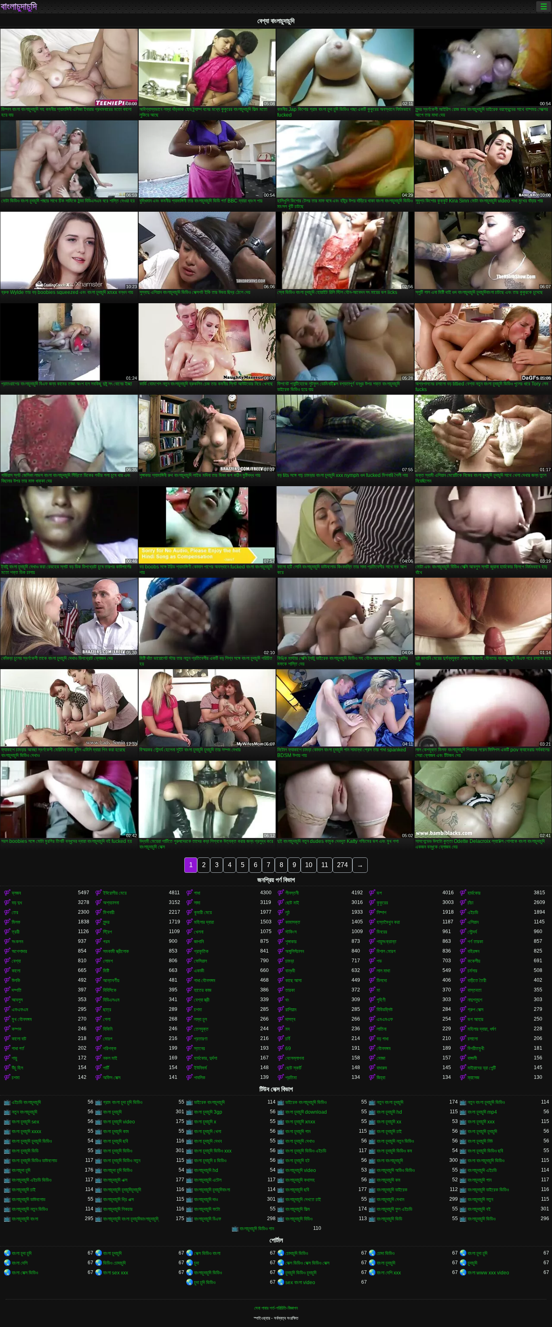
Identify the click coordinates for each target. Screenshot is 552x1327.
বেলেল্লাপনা (294, 1058)
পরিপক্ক (109, 1048)
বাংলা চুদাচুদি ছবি (115, 1141)
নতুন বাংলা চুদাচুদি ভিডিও (486, 1102)
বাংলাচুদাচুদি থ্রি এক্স (118, 1199)
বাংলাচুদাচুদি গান (479, 1180)
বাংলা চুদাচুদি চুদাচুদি (482, 1131)
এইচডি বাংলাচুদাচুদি (26, 1102)
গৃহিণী (381, 1000)
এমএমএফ (385, 1019)
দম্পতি (16, 990)
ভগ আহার (475, 1019)
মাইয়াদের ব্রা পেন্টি (482, 1068)
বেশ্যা (16, 961)
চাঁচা (470, 903)
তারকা (290, 990)
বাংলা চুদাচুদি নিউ (480, 1141)
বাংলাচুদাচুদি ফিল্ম (297, 1209)
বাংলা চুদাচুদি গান (297, 1131)
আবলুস (17, 1000)
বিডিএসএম (111, 1000)
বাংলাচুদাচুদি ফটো (207, 1209)
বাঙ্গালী (472, 1058)
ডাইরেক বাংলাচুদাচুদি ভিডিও (306, 1102)
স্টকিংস (291, 932)
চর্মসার (472, 971)
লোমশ (108, 961)
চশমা (198, 1009)
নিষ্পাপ (381, 912)
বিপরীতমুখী (476, 1048)
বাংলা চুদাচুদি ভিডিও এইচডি (305, 1151)
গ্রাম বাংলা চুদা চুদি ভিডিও (122, 1102)
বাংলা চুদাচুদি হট (297, 1160)
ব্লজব (16, 893)
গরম (106, 941)
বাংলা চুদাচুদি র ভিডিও (210, 1160)
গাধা (197, 893)
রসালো (473, 1039)
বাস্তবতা (474, 990)
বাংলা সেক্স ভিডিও (25, 1273)
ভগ (379, 893)
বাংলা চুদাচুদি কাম (116, 1131)
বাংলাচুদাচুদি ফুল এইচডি (394, 1209)
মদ (287, 1029)
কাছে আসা (293, 980)
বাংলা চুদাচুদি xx (389, 1122)
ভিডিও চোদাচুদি (114, 1263)
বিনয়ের (382, 932)
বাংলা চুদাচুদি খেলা (207, 1131)
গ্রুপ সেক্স (475, 1009)
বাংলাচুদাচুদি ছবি (297, 1190)
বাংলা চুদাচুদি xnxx (300, 1122)
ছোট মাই (292, 903)
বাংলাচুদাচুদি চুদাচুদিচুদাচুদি (122, 1190)
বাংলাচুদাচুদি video (300, 1170)
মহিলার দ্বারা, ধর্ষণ (482, 1029)
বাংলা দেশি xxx (389, 1273)
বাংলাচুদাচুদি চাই (24, 1190)
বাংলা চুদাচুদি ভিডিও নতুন (121, 1160)
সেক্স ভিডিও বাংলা (207, 1253)
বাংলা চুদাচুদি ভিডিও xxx (213, 1151)
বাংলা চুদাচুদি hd (389, 1112)
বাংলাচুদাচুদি (19, 6)
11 (324, 864)
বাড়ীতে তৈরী (477, 980)
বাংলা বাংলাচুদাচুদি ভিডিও (486, 1160)
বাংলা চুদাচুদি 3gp (208, 1112)
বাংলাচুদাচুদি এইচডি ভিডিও (31, 1180)
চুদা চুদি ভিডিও (204, 1282)
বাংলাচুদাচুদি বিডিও (298, 1219)
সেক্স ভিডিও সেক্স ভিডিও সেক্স (307, 1263)
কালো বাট (19, 1039)
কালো (16, 971)
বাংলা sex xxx (115, 1273)
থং (287, 1000)
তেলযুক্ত (201, 1029)
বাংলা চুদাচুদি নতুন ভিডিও (395, 1141)
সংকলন (17, 941)
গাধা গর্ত (18, 1048)
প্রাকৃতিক (201, 951)
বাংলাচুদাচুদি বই (479, 1209)
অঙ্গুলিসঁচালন (294, 951)
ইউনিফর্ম (200, 1068)
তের (15, 912)
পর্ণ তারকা (475, 941)
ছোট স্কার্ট (293, 1068)
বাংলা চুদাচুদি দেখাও (299, 1141)
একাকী (199, 971)
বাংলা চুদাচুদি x (205, 1122)
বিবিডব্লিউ (384, 1009)
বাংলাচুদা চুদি (21, 1170)
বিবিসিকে (109, 990)
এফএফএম (20, 1009)
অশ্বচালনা (111, 903)
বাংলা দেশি (19, 1263)
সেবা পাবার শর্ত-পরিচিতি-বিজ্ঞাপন (276, 1308)
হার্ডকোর (474, 893)
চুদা (196, 1263)
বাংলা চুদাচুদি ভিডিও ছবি (485, 1151)
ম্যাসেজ (473, 1077)
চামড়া (289, 961)
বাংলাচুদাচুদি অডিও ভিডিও (396, 1170)
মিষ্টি (106, 971)
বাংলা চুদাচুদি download (306, 1112)
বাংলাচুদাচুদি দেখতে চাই (303, 1199)
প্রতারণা (200, 1039)
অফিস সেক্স (111, 1077)
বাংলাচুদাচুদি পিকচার (118, 1209)
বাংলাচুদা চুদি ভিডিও (117, 1170)
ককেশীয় (474, 961)
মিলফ (16, 922)
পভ (379, 961)
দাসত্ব (290, 1019)
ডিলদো (382, 980)
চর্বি (287, 1039)
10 (308, 864)
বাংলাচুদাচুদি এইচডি (482, 1170)
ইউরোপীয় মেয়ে (114, 893)
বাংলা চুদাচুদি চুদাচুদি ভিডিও (32, 1141)
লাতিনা (381, 1029)
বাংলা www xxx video (488, 1273)
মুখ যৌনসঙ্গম (22, 1019)
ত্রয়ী (15, 932)
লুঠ (287, 912)
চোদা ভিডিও (385, 1253)
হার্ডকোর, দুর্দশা (205, 1058)
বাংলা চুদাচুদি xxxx (26, 1131)
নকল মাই (110, 1058)
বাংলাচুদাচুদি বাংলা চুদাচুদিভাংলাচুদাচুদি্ (130, 1219)
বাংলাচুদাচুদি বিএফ (207, 1219)
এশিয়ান (473, 922)
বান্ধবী (290, 971)
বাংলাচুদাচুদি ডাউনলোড (28, 1199)
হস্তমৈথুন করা (388, 922)
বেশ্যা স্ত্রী (201, 1000)
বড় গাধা (382, 1039)
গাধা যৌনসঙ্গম (204, 980)
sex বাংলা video (300, 1282)
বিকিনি (107, 1029)
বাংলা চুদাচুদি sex (25, 1122)
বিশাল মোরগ (386, 951)
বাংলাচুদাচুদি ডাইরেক (392, 1190)
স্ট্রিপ (107, 932)
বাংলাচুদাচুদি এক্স (115, 1180)
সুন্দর (106, 922)
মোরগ (107, 1039)
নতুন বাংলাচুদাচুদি (24, 1112)
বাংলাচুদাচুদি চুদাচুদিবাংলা (212, 1190)
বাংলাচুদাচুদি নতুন (480, 1199)
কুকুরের (382, 903)
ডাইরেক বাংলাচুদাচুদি (209, 1102)
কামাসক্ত (292, 922)
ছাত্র (107, 1009)
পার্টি (106, 1068)
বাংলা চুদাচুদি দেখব (208, 1141)
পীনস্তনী (292, 893)
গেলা (106, 1019)
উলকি (16, 980)
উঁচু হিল (17, 1068)
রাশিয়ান (290, 1009)
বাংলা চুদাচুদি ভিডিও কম (394, 1151)
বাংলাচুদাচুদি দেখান (390, 1199)
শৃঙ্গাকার (291, 941)
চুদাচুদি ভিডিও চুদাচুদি (300, 1273)
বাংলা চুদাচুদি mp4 (482, 1112)
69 (288, 1048)
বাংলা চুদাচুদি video (119, 1122)
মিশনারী (108, 912)
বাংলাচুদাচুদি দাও (206, 1199)
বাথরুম (382, 1068)
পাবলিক (199, 1077)
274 (342, 864)
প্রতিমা (291, 1077)
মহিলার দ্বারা (204, 922)
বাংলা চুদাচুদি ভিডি (25, 1151)
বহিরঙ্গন (473, 951)
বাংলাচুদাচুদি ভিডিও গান (257, 1228)
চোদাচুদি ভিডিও (296, 1253)
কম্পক (16, 1029)
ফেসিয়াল (200, 961)
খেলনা (198, 932)
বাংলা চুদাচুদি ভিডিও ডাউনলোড (34, 1160)
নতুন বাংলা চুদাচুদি (390, 1102)
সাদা (197, 903)
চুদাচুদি (472, 1263)
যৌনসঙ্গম (384, 1048)
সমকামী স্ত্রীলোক (116, 951)
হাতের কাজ (202, 990)
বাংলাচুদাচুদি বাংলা (25, 1219)
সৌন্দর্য (472, 932)
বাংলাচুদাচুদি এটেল (207, 1180)
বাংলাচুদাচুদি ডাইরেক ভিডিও (488, 1190)
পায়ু (14, 1058)
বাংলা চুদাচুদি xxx (481, 1122)
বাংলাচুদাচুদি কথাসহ (300, 1180)
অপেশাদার (19, 951)
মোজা (381, 1058)
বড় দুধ (17, 903)
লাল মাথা (383, 971)
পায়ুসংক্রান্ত (386, 941)
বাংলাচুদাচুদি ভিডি (389, 1219)
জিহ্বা (381, 1077)
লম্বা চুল (200, 1019)
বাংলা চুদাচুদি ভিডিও (117, 1151)
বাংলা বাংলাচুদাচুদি (390, 1160)
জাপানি (199, 941)
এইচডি (473, 912)
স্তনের (199, 1048)
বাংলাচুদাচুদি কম (388, 1180)
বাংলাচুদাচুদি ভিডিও (481, 1219)
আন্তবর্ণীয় (111, 980)
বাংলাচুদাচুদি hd (206, 1170)
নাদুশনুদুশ (475, 1000)
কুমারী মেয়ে (203, 912)
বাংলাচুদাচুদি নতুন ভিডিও (30, 1209)
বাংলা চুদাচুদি (112, 1112)
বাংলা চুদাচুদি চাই (389, 1131)
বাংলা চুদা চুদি (22, 1253)
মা (378, 990)
